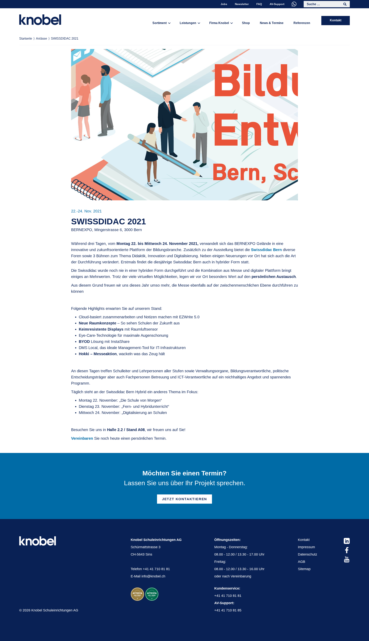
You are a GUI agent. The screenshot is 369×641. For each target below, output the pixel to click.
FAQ (259, 4)
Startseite (25, 38)
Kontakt (335, 20)
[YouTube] (347, 559)
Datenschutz (307, 554)
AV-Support (277, 4)
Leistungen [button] (188, 23)
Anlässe (41, 38)
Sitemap (304, 569)
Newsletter (242, 4)
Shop (246, 23)
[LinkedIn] (347, 541)
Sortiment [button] (159, 23)
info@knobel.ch (153, 576)
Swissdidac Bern (266, 250)
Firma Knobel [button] (219, 23)
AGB (301, 562)
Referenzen (301, 23)
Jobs (224, 4)
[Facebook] (347, 550)
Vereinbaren (82, 438)
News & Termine (271, 23)
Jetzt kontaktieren (184, 499)
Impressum (306, 547)
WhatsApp (294, 4)
